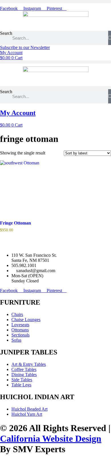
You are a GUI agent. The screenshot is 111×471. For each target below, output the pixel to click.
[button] (55, 1)
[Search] (109, 38)
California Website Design (50, 438)
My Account (18, 113)
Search (6, 33)
